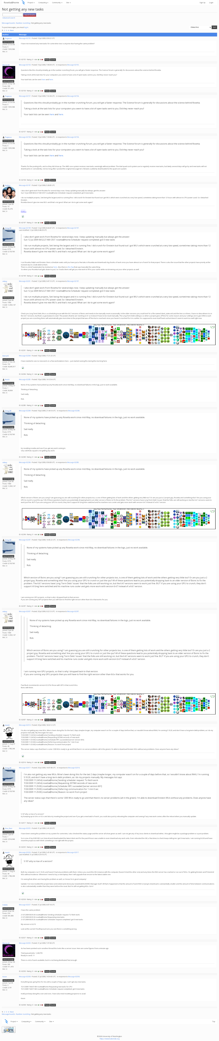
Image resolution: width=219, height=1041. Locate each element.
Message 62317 (25, 768)
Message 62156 (25, 65)
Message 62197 (25, 185)
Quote (53, 60)
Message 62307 (25, 611)
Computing (42, 2)
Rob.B (7, 379)
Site (67, 2)
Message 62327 (25, 905)
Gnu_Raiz (8, 828)
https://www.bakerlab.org (109, 1039)
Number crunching (23, 23)
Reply (47, 60)
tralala (5, 905)
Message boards (8, 23)
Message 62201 (25, 281)
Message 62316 (25, 725)
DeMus (7, 185)
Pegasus (8, 38)
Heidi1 (7, 725)
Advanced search (9, 18)
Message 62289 (25, 411)
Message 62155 (25, 38)
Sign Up (202, 2)
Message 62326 (25, 852)
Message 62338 (25, 976)
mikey (5, 281)
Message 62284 (25, 356)
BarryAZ (6, 356)
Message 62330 (25, 943)
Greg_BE (8, 228)
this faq (71, 267)
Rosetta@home (11, 2)
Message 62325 (25, 828)
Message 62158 (25, 137)
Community (56, 2)
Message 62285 (25, 379)
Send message (8, 42)
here (43, 79)
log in (26, 27)
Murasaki (6, 65)
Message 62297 (25, 540)
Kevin (5, 976)
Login (211, 2)
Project (30, 2)
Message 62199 (25, 228)
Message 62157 (25, 96)
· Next (11, 30)
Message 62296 (25, 462)
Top (213, 1021)
